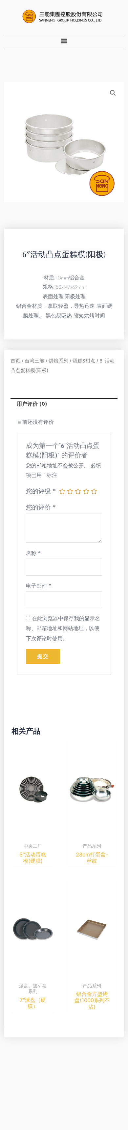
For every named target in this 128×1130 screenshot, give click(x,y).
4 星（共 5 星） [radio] (86, 491)
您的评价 (41, 507)
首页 (15, 361)
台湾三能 (34, 361)
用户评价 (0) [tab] (32, 404)
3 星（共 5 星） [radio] (78, 491)
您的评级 (41, 491)
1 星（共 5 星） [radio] (62, 491)
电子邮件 (38, 585)
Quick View (33, 833)
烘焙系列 (58, 361)
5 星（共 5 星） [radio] (94, 491)
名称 (33, 553)
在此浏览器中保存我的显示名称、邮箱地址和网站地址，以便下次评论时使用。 (63, 628)
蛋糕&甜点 (84, 361)
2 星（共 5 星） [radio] (70, 491)
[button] (64, 40)
